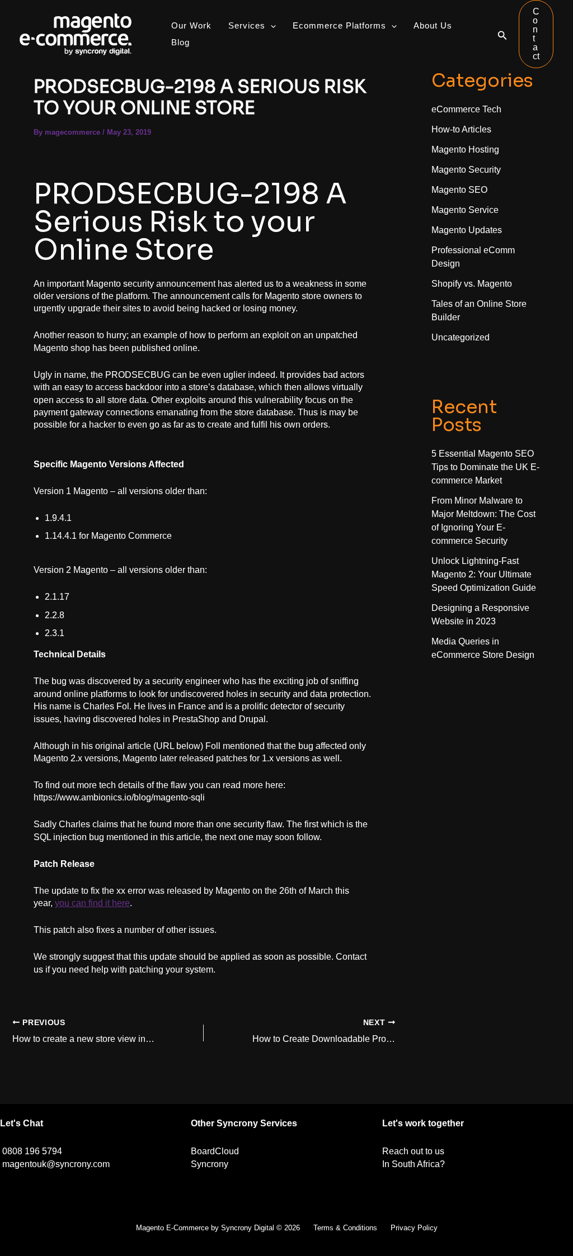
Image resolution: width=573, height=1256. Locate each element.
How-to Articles (461, 129)
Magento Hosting (465, 149)
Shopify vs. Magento (471, 283)
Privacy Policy (414, 1228)
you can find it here (92, 903)
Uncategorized (460, 337)
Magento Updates (466, 230)
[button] (502, 34)
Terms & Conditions (345, 1228)
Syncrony (209, 1164)
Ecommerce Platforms (339, 25)
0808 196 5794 (32, 1151)
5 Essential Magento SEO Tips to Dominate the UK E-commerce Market (485, 467)
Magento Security (466, 169)
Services (246, 25)
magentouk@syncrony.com (56, 1164)
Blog (180, 42)
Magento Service (465, 210)
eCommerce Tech (466, 109)
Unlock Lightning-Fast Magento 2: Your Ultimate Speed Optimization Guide (483, 574)
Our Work (191, 25)
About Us (433, 25)
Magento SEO (459, 190)
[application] (270, 25)
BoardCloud (215, 1151)
